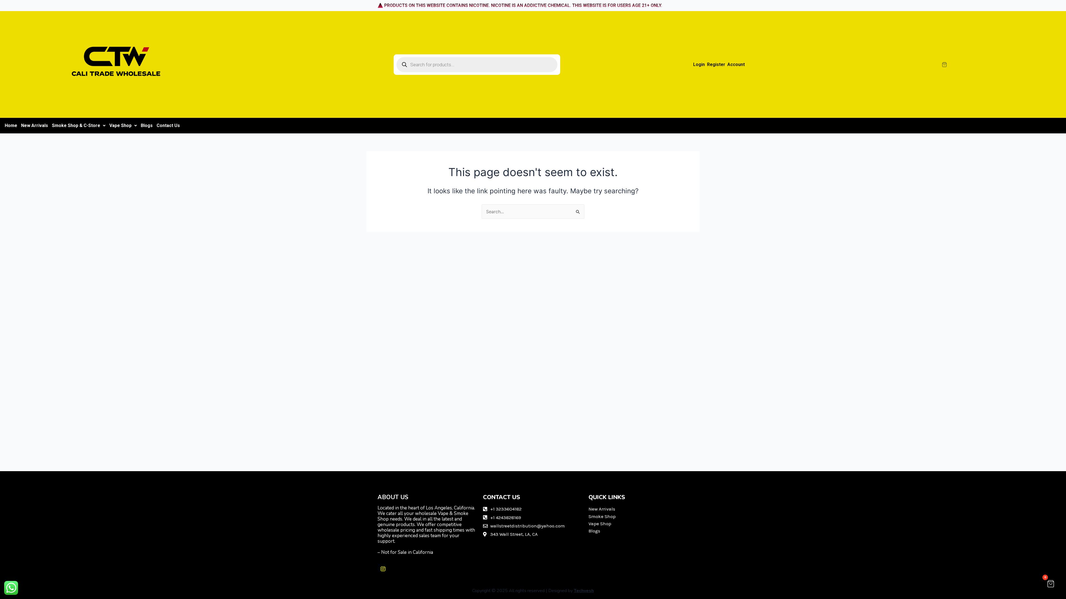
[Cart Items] (994, 64)
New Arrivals (34, 125)
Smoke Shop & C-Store (76, 125)
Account (736, 64)
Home (11, 125)
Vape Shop (120, 125)
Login (699, 64)
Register (716, 64)
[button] (78, 126)
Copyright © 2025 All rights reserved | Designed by (533, 591)
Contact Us (168, 125)
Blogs (147, 125)
